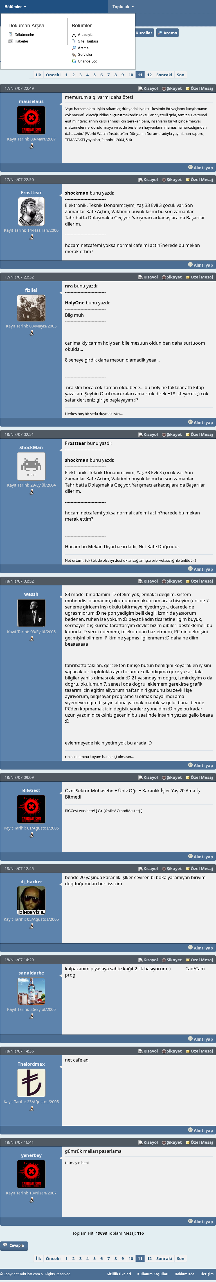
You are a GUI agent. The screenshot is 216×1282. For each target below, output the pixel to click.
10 (131, 74)
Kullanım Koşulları (152, 1274)
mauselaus (31, 101)
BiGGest (31, 790)
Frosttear (31, 192)
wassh (31, 594)
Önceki (53, 74)
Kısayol (150, 88)
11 (140, 74)
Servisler (85, 54)
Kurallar (144, 32)
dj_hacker (31, 882)
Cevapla (17, 1245)
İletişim (207, 1274)
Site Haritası (88, 41)
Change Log (87, 61)
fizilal (31, 290)
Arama (83, 47)
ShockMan (31, 447)
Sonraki (164, 74)
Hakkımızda (184, 1274)
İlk (38, 74)
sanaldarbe (31, 973)
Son (180, 74)
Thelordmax (31, 1064)
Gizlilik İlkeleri (119, 1274)
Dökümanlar (24, 34)
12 (149, 74)
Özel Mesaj (202, 88)
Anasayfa (85, 34)
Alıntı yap (203, 167)
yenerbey (31, 1155)
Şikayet (174, 88)
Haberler (21, 41)
